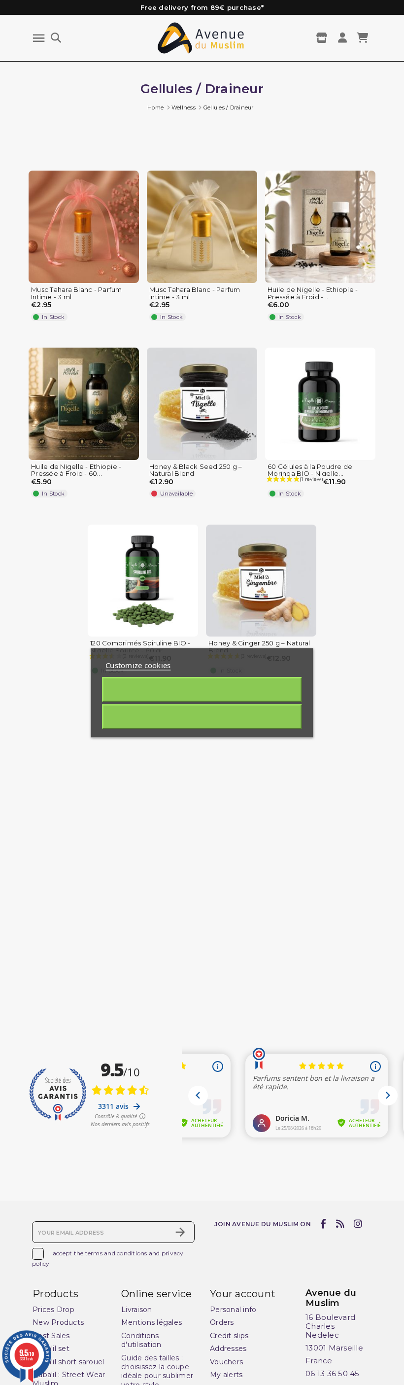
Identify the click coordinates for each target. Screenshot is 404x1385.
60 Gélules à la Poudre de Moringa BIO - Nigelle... (310, 470)
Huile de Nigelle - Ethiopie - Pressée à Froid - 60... (76, 470)
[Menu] (39, 38)
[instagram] (358, 1223)
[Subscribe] (180, 1232)
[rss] (340, 1223)
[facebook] (323, 1223)
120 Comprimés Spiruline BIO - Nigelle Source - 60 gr (140, 646)
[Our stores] (323, 38)
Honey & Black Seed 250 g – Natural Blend (195, 470)
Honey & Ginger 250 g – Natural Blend (259, 646)
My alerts (226, 1374)
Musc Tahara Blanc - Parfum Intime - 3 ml (76, 293)
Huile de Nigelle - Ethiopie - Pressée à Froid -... (313, 293)
